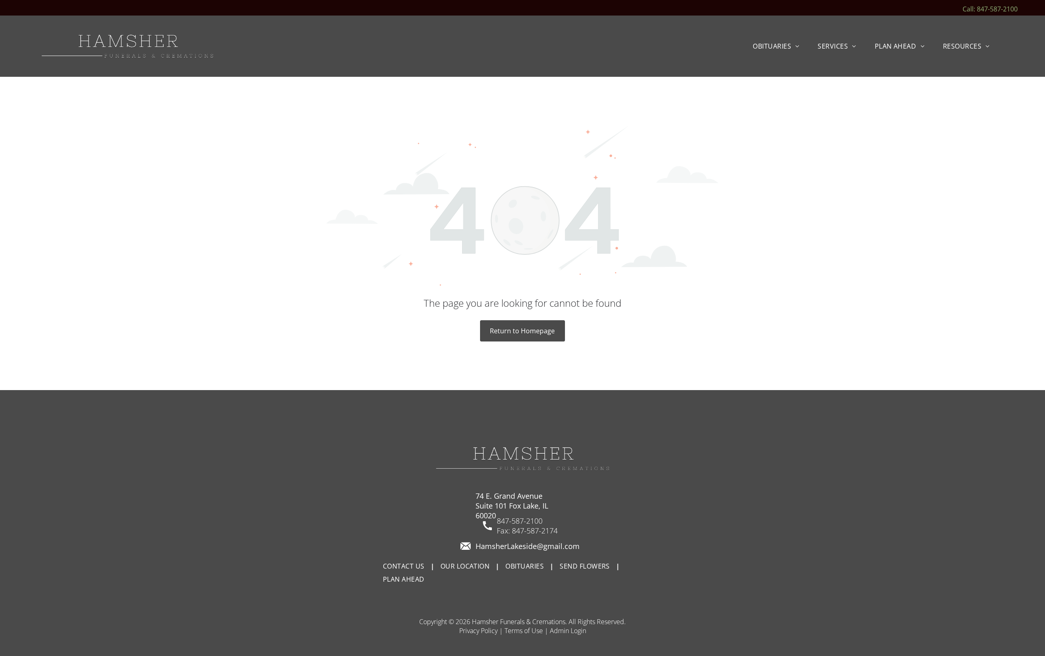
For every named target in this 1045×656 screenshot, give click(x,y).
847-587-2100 (520, 521)
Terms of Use (524, 630)
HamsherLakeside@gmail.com (528, 546)
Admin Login (568, 630)
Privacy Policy (478, 630)
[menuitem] (779, 46)
